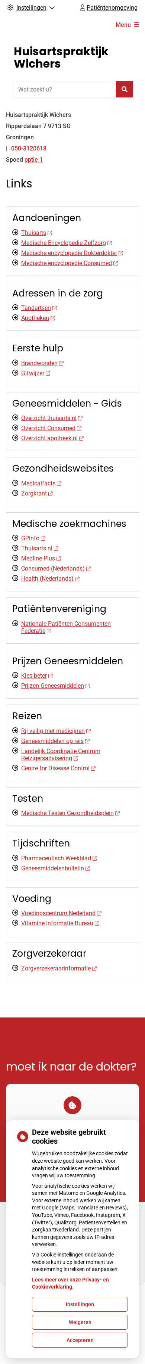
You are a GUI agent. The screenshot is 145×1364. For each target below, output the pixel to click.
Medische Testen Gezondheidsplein (67, 813)
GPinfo (30, 538)
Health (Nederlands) (47, 578)
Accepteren (80, 1340)
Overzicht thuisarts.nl (49, 418)
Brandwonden (39, 363)
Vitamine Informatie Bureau (57, 923)
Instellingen (80, 1304)
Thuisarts (33, 232)
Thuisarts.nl (36, 548)
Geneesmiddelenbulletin (52, 868)
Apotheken (35, 317)
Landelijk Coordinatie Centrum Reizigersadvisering (60, 755)
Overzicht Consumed (48, 428)
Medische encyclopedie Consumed (66, 263)
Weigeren (80, 1322)
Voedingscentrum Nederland (58, 913)
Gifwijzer (32, 373)
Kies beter (34, 675)
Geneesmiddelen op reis (52, 741)
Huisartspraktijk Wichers (61, 57)
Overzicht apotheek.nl (49, 438)
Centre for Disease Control (55, 768)
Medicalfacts (38, 483)
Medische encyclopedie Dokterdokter (69, 253)
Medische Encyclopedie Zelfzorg (63, 242)
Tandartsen (36, 307)
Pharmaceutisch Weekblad (56, 858)
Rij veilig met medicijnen (53, 730)
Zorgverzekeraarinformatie (56, 968)
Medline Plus (38, 558)
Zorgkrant (34, 493)
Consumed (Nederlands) (53, 568)
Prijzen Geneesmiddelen (52, 685)
